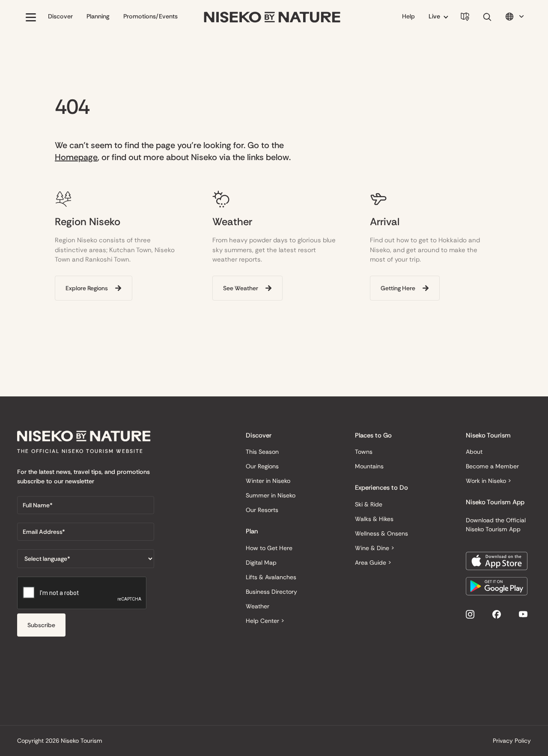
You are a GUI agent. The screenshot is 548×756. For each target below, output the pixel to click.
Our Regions (262, 466)
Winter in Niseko (268, 481)
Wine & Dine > (374, 548)
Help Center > (265, 621)
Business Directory (271, 592)
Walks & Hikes (374, 519)
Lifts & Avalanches (271, 577)
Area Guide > (373, 563)
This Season (262, 452)
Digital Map (261, 563)
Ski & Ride (368, 504)
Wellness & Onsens (381, 533)
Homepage (76, 157)
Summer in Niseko (270, 495)
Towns (363, 452)
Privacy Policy (512, 740)
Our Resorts (262, 510)
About (474, 452)
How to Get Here (269, 548)
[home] (272, 17)
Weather (257, 606)
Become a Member (492, 466)
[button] (31, 17)
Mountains (369, 466)
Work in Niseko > (488, 481)
